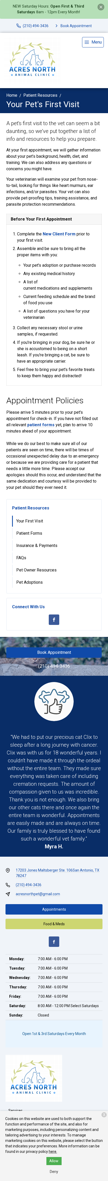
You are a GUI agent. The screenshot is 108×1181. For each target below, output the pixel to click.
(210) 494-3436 (54, 666)
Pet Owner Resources (36, 570)
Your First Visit (29, 521)
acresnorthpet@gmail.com (38, 894)
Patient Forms (29, 533)
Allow (53, 1161)
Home (11, 95)
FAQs (21, 557)
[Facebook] (54, 619)
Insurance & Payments (36, 545)
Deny (54, 1172)
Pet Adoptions (29, 582)
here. (53, 1151)
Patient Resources (40, 95)
